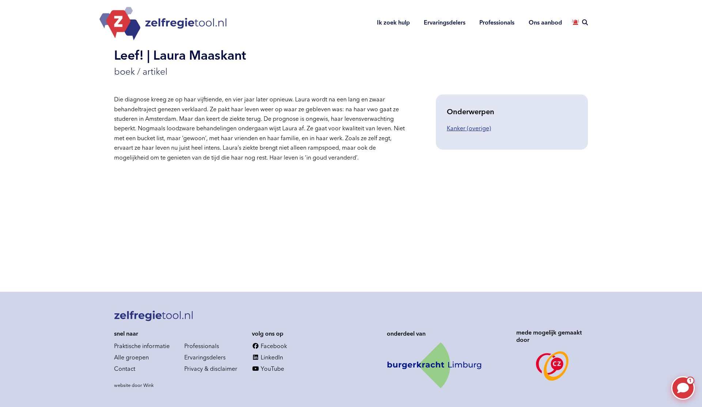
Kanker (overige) (469, 128)
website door (134, 385)
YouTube (271, 368)
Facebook (273, 346)
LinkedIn (271, 357)
